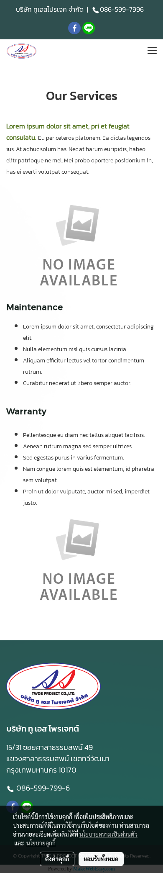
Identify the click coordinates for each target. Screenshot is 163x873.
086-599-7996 (122, 9)
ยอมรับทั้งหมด (101, 859)
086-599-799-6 (43, 787)
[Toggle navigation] (152, 51)
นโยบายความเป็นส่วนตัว (108, 834)
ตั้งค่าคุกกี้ (57, 859)
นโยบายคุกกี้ (41, 843)
